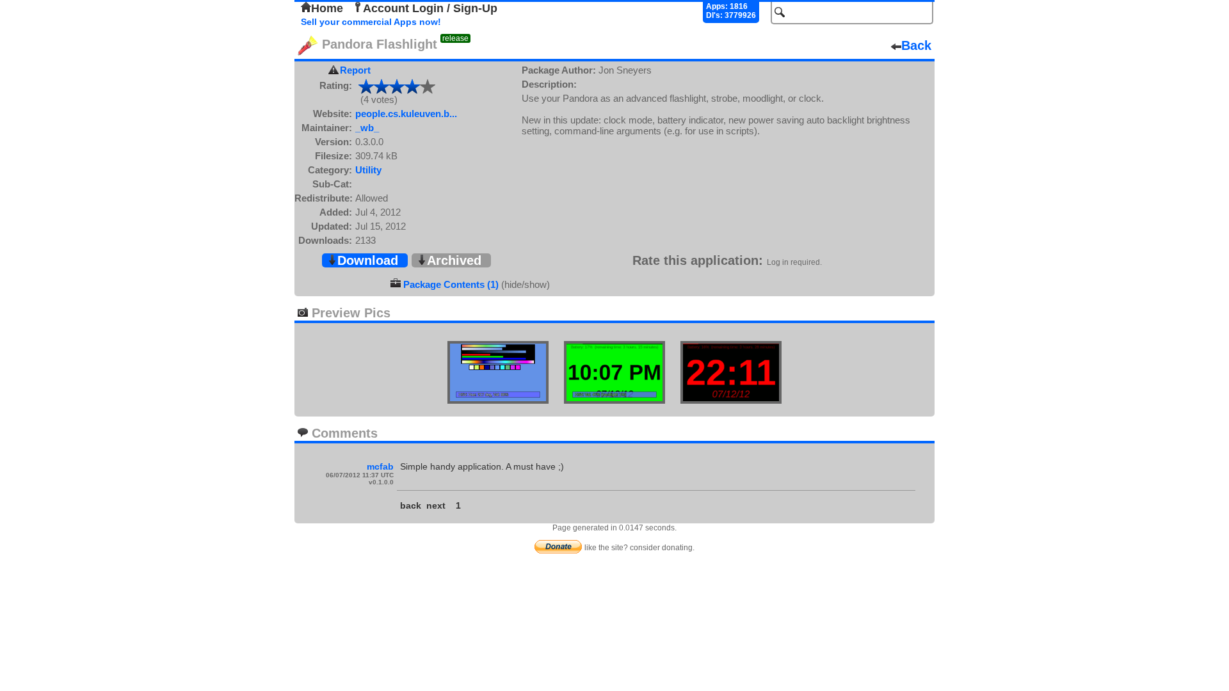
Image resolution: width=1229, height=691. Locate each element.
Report (355, 70)
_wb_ (367, 127)
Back (916, 45)
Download (367, 260)
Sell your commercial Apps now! (371, 22)
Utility (368, 169)
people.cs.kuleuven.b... (406, 113)
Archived (454, 260)
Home (327, 8)
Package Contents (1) (451, 284)
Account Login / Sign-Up (430, 8)
